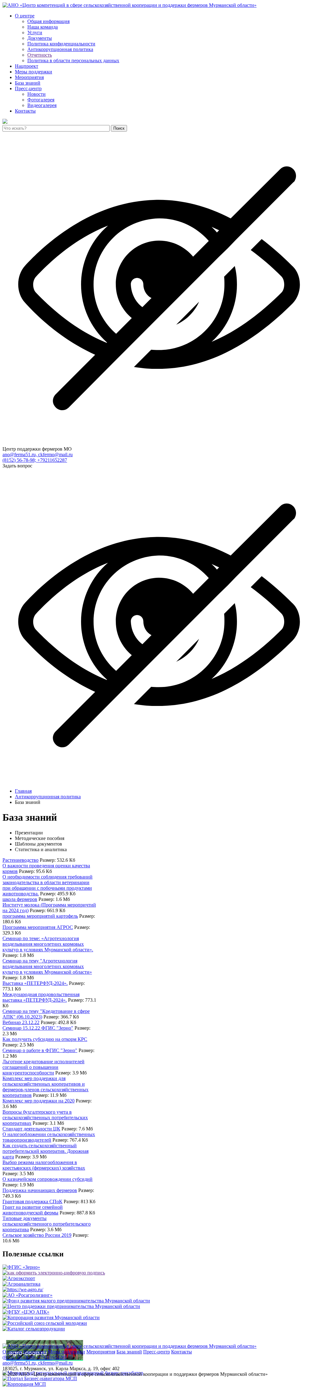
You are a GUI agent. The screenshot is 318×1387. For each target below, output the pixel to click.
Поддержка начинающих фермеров (39, 1190)
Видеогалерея (42, 105)
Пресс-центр (28, 88)
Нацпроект (26, 66)
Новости (36, 94)
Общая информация (48, 21)
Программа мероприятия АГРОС (37, 927)
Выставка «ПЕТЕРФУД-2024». (35, 983)
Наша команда (42, 27)
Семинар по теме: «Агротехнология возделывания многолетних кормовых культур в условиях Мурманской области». (47, 944)
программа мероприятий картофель (40, 916)
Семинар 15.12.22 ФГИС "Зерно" (37, 1028)
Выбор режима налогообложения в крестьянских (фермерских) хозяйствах (43, 1165)
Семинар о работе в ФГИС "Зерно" (39, 1050)
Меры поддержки (33, 71)
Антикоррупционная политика (60, 49)
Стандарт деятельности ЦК (31, 1128)
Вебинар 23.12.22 (20, 1022)
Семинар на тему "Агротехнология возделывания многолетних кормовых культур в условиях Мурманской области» (47, 966)
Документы (39, 38)
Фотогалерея (40, 99)
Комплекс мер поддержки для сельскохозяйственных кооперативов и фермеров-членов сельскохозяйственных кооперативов (45, 1087)
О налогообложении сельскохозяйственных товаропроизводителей (48, 1137)
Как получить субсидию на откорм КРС (44, 1039)
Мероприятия (29, 77)
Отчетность (39, 55)
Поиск (119, 128)
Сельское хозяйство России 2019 (36, 1235)
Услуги (34, 32)
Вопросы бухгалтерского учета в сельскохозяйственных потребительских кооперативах (45, 1117)
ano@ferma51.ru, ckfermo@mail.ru (37, 454)
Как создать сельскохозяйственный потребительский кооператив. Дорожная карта (45, 1151)
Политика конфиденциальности (61, 43)
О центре (24, 15)
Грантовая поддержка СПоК (32, 1201)
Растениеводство (20, 860)
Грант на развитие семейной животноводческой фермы (32, 1209)
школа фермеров (19, 899)
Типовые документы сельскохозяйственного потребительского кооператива (46, 1224)
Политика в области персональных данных (73, 60)
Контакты (25, 111)
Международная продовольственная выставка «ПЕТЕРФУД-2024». (41, 997)
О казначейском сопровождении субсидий (47, 1179)
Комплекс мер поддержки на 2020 (38, 1100)
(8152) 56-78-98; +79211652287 (34, 460)
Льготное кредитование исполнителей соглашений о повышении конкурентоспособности (43, 1067)
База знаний (27, 83)
